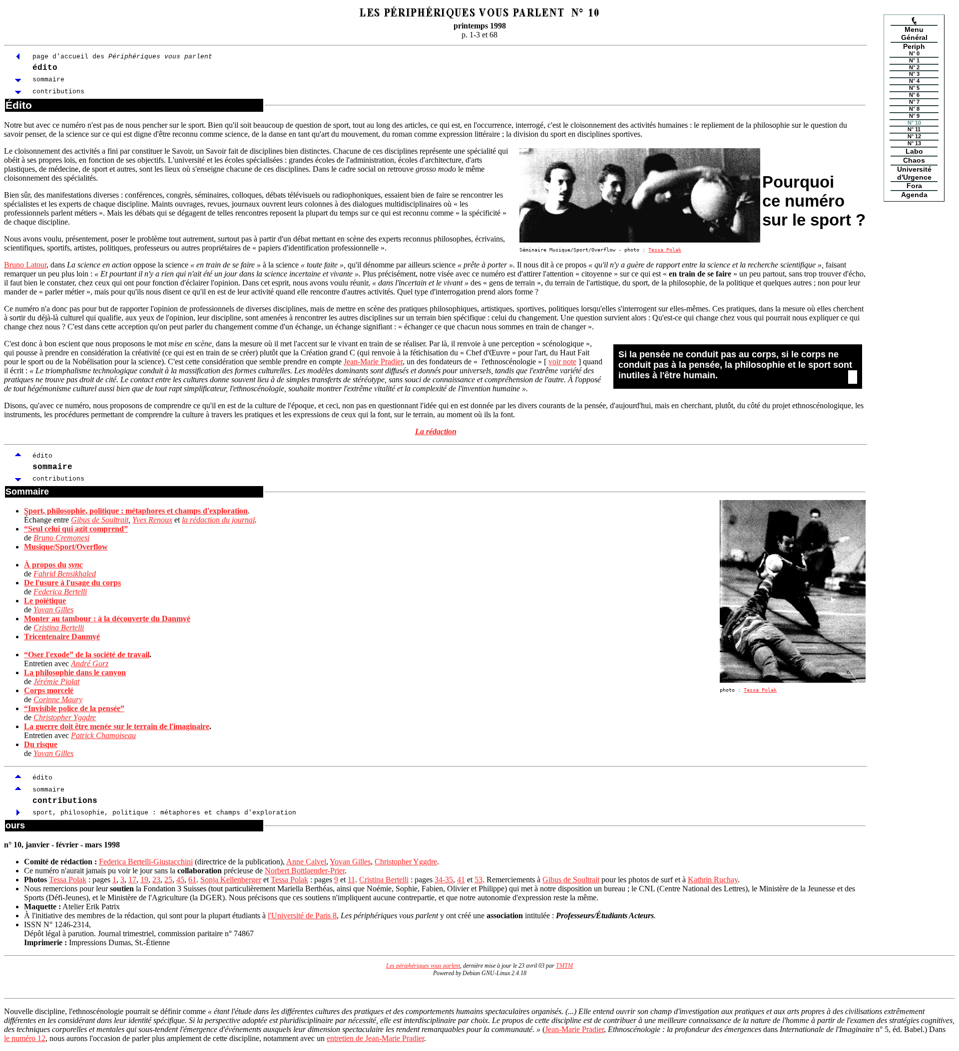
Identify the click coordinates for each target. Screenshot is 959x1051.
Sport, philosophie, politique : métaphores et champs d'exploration (136, 511)
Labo (914, 151)
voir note (562, 361)
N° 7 (914, 102)
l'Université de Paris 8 (302, 915)
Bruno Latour (25, 265)
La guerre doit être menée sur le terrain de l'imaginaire (116, 726)
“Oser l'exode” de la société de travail (86, 654)
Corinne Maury (57, 699)
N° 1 (914, 60)
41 (461, 879)
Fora (914, 186)
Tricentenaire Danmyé (62, 636)
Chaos (914, 160)
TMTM (564, 965)
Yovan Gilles (53, 609)
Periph (914, 46)
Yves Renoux (152, 520)
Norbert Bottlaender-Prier (305, 870)
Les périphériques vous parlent (423, 965)
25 (168, 879)
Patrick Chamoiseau (103, 735)
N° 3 (914, 74)
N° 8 (914, 109)
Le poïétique (45, 600)
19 (144, 879)
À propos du (45, 564)
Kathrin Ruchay (713, 879)
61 (192, 879)
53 (478, 879)
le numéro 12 (24, 1038)
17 (132, 879)
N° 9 (914, 116)
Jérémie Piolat (56, 681)
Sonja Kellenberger (230, 879)
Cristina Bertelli (58, 627)
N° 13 (914, 143)
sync (75, 564)
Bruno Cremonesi (61, 537)
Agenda (914, 195)
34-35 (444, 879)
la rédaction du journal (218, 520)
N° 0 (914, 53)
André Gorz (89, 663)
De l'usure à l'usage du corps (72, 582)
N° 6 (914, 95)
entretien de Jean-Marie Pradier (375, 1038)
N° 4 (914, 81)
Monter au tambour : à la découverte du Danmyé (107, 618)
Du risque (40, 744)
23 (156, 879)
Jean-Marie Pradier (373, 361)
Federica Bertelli (60, 591)
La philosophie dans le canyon (75, 672)
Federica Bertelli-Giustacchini (146, 861)
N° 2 (914, 67)
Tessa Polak (664, 250)
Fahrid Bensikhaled (64, 573)
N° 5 (914, 88)
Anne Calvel (306, 861)
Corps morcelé (48, 690)
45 (180, 879)
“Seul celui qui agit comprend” (76, 529)
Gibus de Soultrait (99, 520)
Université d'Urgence (914, 173)
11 (351, 879)
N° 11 (914, 129)
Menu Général (914, 33)
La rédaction (436, 431)
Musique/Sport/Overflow (66, 546)
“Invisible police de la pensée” (74, 708)
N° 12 (914, 136)
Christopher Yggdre (64, 717)
